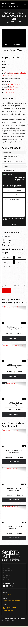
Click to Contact (10, 92)
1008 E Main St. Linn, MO (14, 403)
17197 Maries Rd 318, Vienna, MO (14, 450)
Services (5, 573)
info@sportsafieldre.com (11, 601)
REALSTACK (11, 620)
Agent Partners (7, 570)
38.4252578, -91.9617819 (14, 84)
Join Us (5, 577)
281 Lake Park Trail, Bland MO (14, 488)
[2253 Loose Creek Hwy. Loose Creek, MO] (14, 353)
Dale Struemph (14, 87)
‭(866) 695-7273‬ (7, 594)
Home (5, 566)
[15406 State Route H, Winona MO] (14, 515)
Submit (14, 224)
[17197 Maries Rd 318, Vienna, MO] (14, 438)
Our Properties (7, 568)
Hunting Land (12, 73)
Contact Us (6, 580)
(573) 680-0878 (10, 90)
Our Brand (6, 575)
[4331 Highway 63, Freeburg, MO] (14, 315)
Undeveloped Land (8, 76)
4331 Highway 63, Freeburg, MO (14, 327)
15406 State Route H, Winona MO (14, 526)
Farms (6, 73)
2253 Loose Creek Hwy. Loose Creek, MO (14, 365)
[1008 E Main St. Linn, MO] (14, 391)
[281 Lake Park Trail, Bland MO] (14, 476)
